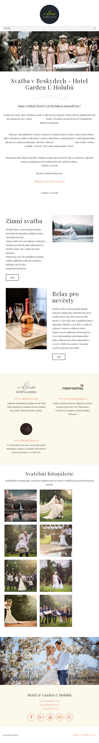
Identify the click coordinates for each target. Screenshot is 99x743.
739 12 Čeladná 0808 (49, 700)
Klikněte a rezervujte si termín (49, 181)
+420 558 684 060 (49, 708)
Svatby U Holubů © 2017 (84, 734)
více (12, 277)
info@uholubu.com (49, 704)
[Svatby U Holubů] (20, 506)
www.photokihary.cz (26, 440)
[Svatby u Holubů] (56, 506)
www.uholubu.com (26, 398)
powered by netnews (11, 735)
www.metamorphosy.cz (73, 398)
